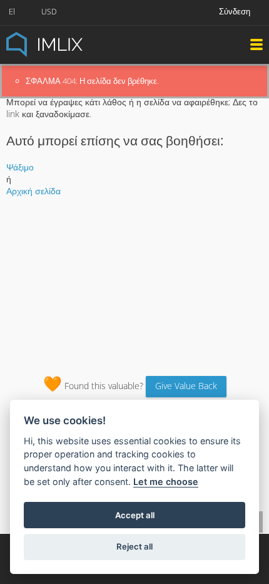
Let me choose (165, 481)
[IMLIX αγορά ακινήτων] (75, 44)
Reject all (134, 546)
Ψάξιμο (20, 167)
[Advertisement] (134, 282)
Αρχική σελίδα (33, 191)
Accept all (135, 515)
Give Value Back (186, 386)
